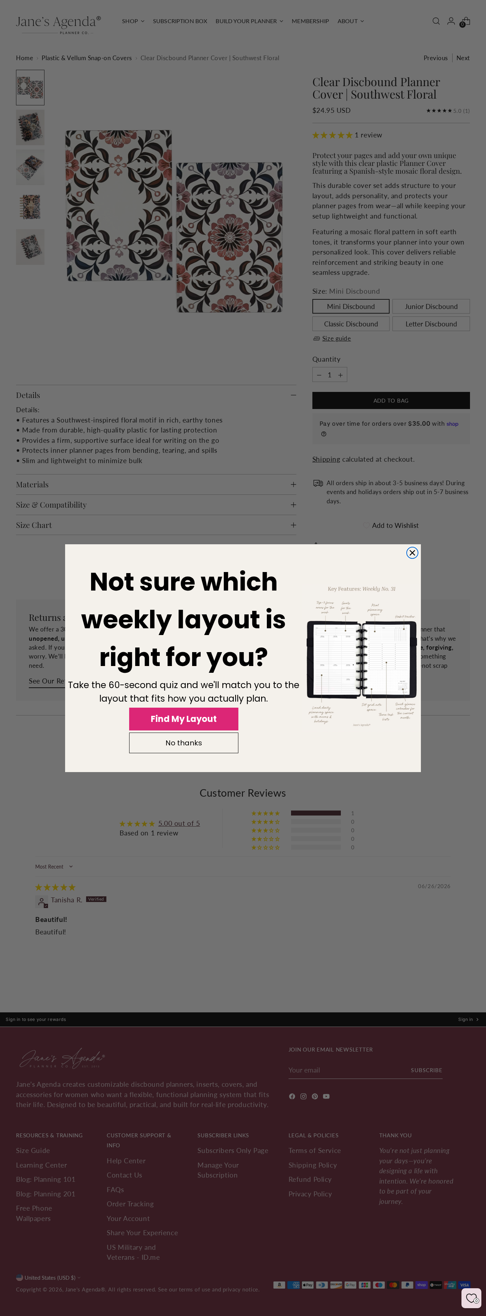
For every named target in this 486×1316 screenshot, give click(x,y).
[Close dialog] (412, 553)
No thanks (183, 743)
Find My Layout (184, 719)
